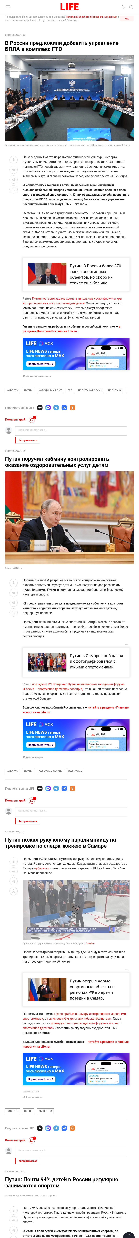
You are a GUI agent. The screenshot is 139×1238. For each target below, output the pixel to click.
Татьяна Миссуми (34, 757)
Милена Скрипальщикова (38, 376)
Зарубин (90, 943)
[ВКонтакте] (64, 407)
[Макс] (48, 407)
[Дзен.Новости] (39, 407)
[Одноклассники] (72, 407)
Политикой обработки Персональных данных (91, 16)
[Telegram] (56, 407)
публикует (42, 868)
